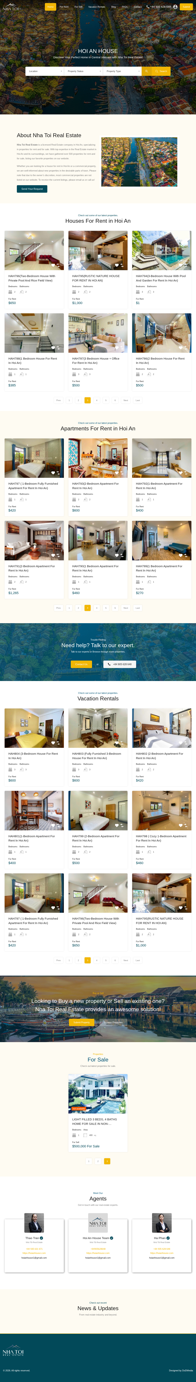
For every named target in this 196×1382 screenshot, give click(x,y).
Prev (58, 400)
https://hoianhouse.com (34, 1253)
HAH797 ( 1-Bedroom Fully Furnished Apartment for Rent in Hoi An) (33, 486)
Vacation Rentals (96, 6)
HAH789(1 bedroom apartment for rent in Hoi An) (159, 568)
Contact (138, 6)
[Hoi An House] (10, 9)
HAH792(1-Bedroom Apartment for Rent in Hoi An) (159, 486)
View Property (34, 262)
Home (50, 6)
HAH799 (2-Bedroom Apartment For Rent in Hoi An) (95, 838)
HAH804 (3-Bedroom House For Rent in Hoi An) (33, 756)
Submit (186, 6)
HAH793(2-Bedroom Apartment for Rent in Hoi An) (95, 486)
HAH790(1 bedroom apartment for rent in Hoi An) (95, 568)
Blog (113, 6)
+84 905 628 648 (160, 6)
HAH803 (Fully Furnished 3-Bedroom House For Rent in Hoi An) (96, 756)
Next (126, 400)
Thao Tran (32, 1238)
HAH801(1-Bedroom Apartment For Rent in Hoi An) (31, 838)
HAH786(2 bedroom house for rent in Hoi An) (160, 361)
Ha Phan (160, 1238)
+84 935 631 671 (34, 1249)
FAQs (125, 6)
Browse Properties (113, 1022)
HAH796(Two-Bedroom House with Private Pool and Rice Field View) (31, 278)
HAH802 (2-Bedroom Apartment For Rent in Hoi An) (159, 756)
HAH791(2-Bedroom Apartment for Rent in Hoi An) (31, 568)
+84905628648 (98, 1249)
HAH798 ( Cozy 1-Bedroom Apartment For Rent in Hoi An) (161, 838)
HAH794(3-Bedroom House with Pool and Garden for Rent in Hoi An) (161, 278)
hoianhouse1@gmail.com (34, 1257)
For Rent (64, 6)
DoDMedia (187, 1370)
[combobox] (44, 71)
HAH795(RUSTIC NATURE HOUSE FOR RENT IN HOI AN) (96, 278)
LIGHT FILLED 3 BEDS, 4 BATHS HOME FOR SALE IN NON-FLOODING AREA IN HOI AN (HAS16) (97, 1122)
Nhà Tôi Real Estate (34, 1242)
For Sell (78, 6)
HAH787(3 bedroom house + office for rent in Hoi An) (95, 361)
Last (138, 400)
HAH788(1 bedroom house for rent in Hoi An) (32, 361)
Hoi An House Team (96, 1238)
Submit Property (82, 1022)
